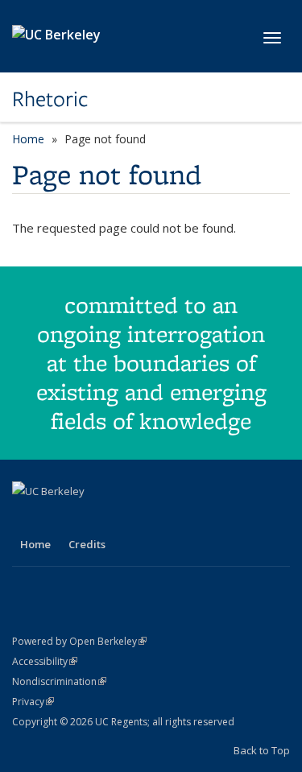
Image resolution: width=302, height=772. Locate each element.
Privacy (33, 701)
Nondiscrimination (59, 681)
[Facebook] (26, 518)
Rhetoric (50, 99)
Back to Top (262, 750)
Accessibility (44, 661)
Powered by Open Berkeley (79, 641)
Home (28, 139)
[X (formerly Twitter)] (58, 518)
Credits (86, 544)
